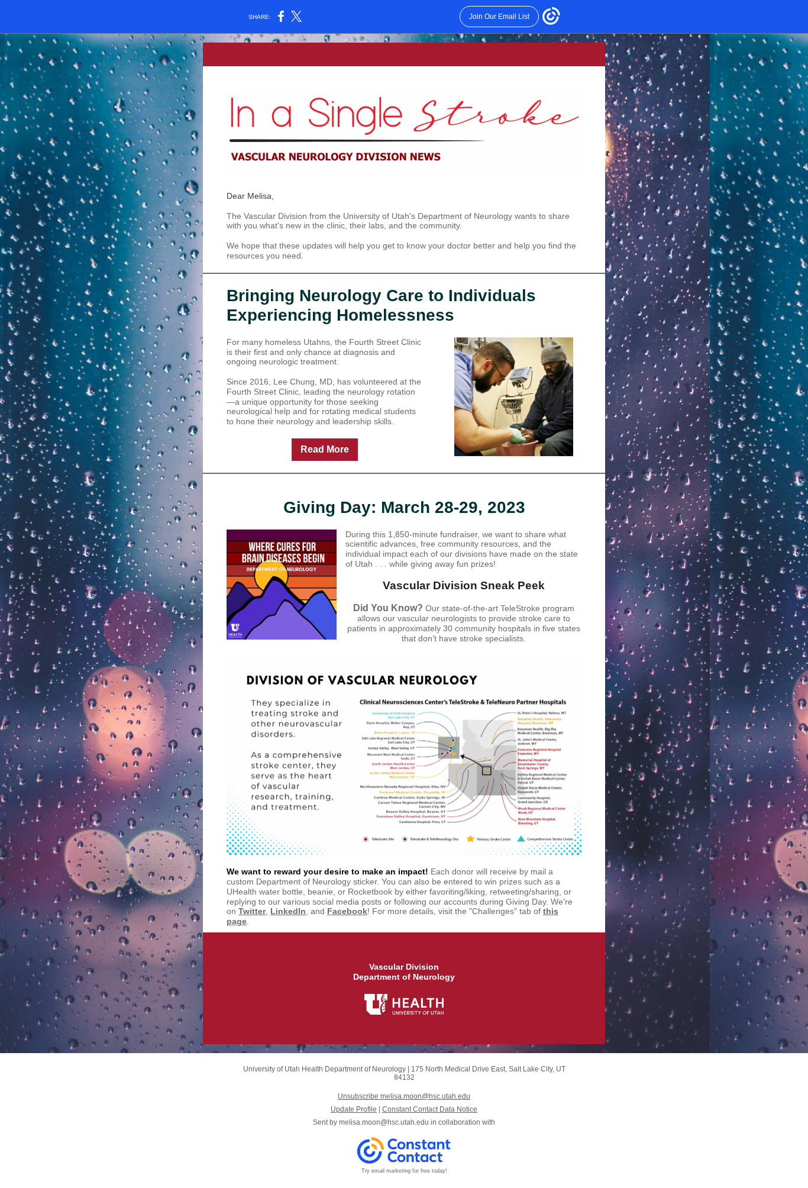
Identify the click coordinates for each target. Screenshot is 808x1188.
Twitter (252, 911)
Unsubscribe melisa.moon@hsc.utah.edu (404, 1096)
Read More (324, 449)
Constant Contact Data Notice (429, 1109)
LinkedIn (288, 911)
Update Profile (354, 1109)
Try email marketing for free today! (404, 1171)
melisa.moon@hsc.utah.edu (384, 1122)
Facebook (347, 911)
